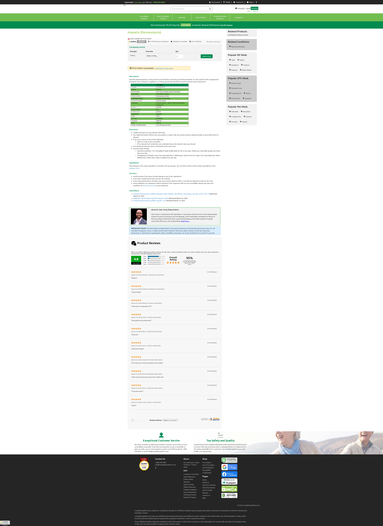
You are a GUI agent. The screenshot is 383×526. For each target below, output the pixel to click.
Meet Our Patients (209, 485)
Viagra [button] (242, 60)
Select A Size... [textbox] (152, 56)
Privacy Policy (188, 479)
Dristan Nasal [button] (236, 83)
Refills (228, 2)
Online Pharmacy (190, 487)
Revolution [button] (247, 111)
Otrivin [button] (248, 93)
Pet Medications (208, 467)
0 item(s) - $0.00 (243, 8)
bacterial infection (149, 185)
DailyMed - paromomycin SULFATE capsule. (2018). (151, 198)
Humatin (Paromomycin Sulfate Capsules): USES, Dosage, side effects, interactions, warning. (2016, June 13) (171, 194)
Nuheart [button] (249, 117)
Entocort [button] (234, 70)
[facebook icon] (256, 2)
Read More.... (185, 221)
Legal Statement (189, 477)
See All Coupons (226, 25)
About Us (205, 482)
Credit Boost (206, 473)
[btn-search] (210, 9)
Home (204, 480)
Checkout (254, 8)
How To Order (207, 490)
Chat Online (138, 2)
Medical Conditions (190, 490)
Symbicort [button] (234, 65)
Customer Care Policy (191, 474)
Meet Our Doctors (208, 488)
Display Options (156, 420)
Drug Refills (206, 470)
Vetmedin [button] (234, 111)
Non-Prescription (208, 465)
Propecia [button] (246, 65)
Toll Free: (155, 2)
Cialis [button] (233, 60)
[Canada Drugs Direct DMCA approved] (229, 489)
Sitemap (186, 482)
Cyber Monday (189, 484)
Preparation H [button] (236, 93)
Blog (251, 2)
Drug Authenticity (190, 492)
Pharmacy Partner (190, 495)
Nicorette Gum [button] (236, 88)
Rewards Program (190, 497)
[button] (5, 523)
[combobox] (153, 55)
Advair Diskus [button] (247, 70)
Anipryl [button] (244, 122)
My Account (216, 2)
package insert (134, 168)
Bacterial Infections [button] (238, 47)
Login (249, 11)
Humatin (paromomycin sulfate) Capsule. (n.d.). (149, 200)
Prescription (206, 462)
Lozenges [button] (248, 98)
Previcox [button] (234, 122)
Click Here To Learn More (164, 68)
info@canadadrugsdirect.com (165, 465)
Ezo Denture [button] (235, 98)
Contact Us (240, 2)
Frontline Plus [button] (236, 117)
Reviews (205, 493)
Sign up (255, 11)
